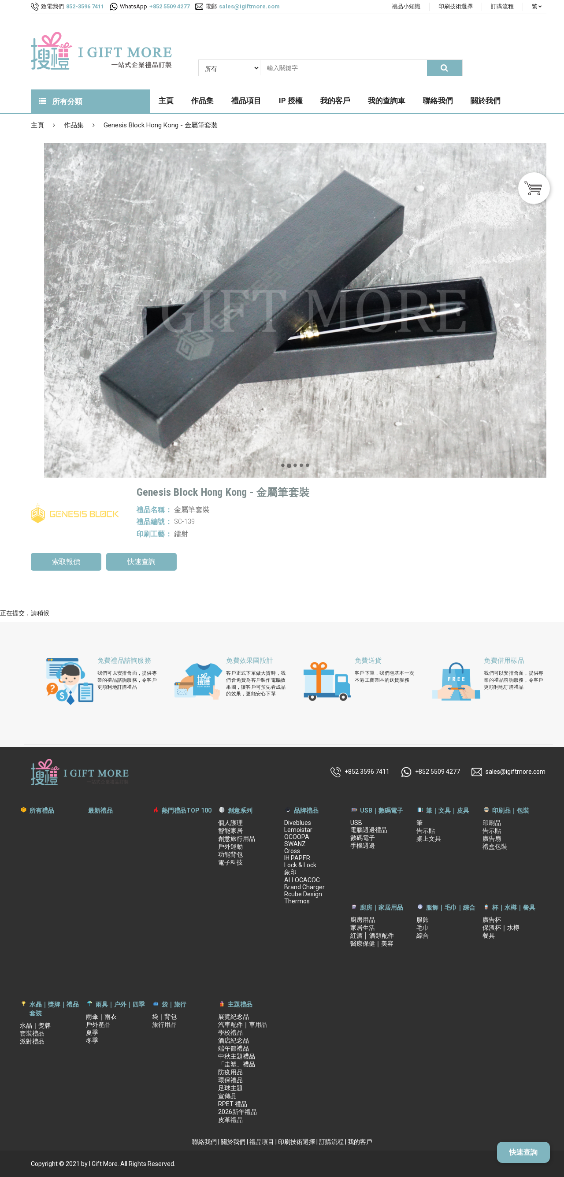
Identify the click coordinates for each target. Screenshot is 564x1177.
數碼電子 (362, 837)
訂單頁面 (510, 295)
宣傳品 (227, 1095)
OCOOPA (296, 836)
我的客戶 (335, 100)
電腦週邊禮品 (368, 829)
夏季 (92, 1032)
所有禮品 (42, 810)
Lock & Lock (300, 865)
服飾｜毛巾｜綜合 (450, 907)
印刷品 (491, 822)
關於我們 (486, 100)
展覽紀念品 (233, 1016)
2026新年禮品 (237, 1111)
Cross (292, 850)
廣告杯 (491, 919)
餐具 (488, 935)
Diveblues (297, 822)
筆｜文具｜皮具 (447, 810)
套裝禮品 (32, 1033)
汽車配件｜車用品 (242, 1024)
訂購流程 (502, 6)
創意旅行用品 (236, 838)
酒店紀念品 (233, 1040)
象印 (290, 872)
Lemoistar (298, 829)
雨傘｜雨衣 (101, 1016)
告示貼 (425, 830)
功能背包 (230, 854)
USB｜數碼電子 (381, 810)
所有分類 (66, 101)
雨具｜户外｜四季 (120, 1004)
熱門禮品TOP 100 (187, 810)
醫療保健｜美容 (371, 943)
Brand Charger (304, 887)
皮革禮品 (230, 1119)
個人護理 (230, 822)
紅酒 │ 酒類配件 (372, 935)
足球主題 (230, 1088)
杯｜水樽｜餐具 (513, 907)
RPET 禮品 (232, 1103)
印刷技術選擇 (455, 6)
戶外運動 (230, 846)
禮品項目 (246, 100)
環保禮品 (230, 1080)
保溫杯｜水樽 (500, 927)
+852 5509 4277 (437, 771)
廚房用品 (362, 919)
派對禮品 (32, 1041)
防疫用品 (230, 1072)
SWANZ (295, 843)
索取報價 (66, 561)
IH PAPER (297, 857)
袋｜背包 (164, 1016)
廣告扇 (491, 838)
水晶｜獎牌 (35, 1025)
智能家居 (230, 830)
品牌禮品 (306, 810)
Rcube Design (303, 894)
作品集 (202, 100)
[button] (283, 464)
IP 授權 (291, 100)
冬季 (92, 1040)
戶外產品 (98, 1024)
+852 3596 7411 (367, 771)
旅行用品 (164, 1024)
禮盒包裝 (494, 846)
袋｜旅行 (174, 1004)
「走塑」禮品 (236, 1064)
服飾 (422, 919)
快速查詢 (141, 561)
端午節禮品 (233, 1048)
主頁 (166, 100)
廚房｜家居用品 (381, 907)
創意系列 (240, 810)
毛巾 (422, 927)
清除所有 (430, 295)
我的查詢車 (386, 100)
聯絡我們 (438, 100)
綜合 (422, 935)
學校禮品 (230, 1032)
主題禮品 (240, 1004)
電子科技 (230, 862)
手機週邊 (362, 845)
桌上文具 (428, 838)
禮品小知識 (406, 6)
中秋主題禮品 (236, 1056)
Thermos (297, 901)
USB (356, 822)
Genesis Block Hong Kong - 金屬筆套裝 (161, 125)
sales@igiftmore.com (515, 771)
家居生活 (362, 927)
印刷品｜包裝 (510, 810)
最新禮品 (100, 810)
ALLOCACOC (302, 880)
